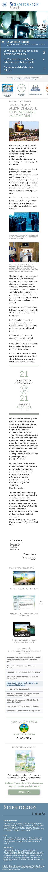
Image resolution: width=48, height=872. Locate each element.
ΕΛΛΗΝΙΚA (8, 830)
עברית (21, 825)
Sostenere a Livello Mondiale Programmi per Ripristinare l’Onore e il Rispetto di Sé (24, 660)
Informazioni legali (14, 869)
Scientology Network (29, 850)
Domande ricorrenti (35, 839)
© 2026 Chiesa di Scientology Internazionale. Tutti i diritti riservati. (23, 866)
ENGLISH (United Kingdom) (32, 823)
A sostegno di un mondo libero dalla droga (23, 856)
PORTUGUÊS (25, 830)
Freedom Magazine (20, 855)
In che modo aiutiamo (7, 95)
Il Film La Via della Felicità (18, 689)
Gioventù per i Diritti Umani (17, 859)
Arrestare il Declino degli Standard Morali (21, 667)
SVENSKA (7, 829)
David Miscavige (23, 852)
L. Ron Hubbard (9, 838)
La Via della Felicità (21, 94)
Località (6, 843)
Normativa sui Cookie (26, 867)
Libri (5, 841)
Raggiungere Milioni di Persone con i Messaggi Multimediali (22, 684)
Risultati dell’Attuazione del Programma (23, 711)
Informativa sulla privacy (10, 867)
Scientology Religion (10, 852)
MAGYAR (28, 827)
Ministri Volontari (22, 839)
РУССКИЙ (34, 825)
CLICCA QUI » (24, 738)
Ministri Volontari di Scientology (14, 854)
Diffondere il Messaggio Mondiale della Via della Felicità (23, 701)
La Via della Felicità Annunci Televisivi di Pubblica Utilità (20, 60)
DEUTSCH (21, 827)
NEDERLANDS (11, 827)
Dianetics (18, 850)
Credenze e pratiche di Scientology (26, 838)
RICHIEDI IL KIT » (24, 792)
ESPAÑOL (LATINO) (18, 829)
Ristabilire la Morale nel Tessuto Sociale (23, 672)
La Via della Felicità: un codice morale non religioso (21, 52)
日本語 (27, 825)
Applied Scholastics (35, 94)
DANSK (6, 825)
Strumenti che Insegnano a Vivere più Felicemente (22, 678)
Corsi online (11, 841)
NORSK (35, 827)
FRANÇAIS (13, 825)
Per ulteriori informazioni (24, 841)
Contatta (36, 841)
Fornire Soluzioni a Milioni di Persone (23, 706)
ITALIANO (16, 830)
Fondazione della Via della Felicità (18, 68)
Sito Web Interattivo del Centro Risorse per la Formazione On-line (23, 695)
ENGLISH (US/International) (13, 823)
